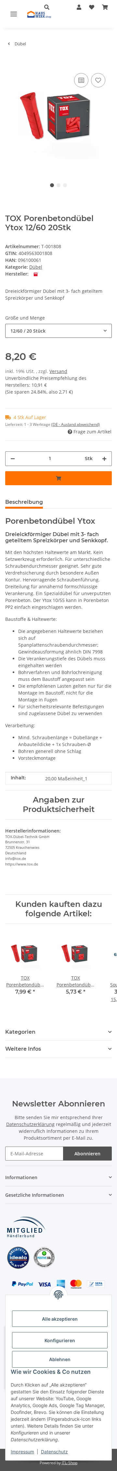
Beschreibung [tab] (24, 502)
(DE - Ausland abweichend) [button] (75, 424)
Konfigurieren (60, 1340)
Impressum (22, 1451)
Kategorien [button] (20, 1032)
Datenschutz (54, 1451)
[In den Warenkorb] (10, 61)
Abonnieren (87, 1153)
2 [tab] (58, 185)
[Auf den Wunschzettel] (98, 80)
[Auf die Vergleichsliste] (81, 80)
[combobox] (58, 331)
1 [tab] (52, 185)
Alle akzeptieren (60, 1319)
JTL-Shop (69, 1462)
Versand (58, 371)
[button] (79, 7)
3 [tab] (65, 185)
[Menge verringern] (13, 459)
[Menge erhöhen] (104, 459)
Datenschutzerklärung (30, 1124)
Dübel (35, 267)
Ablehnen (60, 1359)
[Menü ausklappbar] (13, 13)
